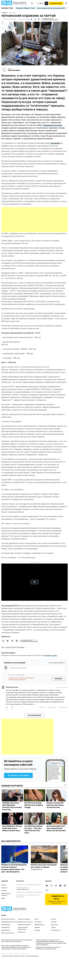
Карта (3, 898)
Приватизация (5, 930)
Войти (41, 3)
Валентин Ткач (37, 869)
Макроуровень (5, 924)
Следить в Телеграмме (19, 775)
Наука (36, 919)
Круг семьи (54, 924)
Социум (53, 919)
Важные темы (7, 8)
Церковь (37, 927)
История (53, 922)
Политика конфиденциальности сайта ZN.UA (14, 953)
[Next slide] (66, 8)
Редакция (4, 887)
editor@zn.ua (20, 897)
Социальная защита (24, 919)
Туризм (53, 927)
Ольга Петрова (14, 70)
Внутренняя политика (8, 919)
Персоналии (22, 932)
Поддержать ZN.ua (56, 3)
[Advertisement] (34, 219)
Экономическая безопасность (23, 928)
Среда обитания (39, 924)
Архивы (3, 885)
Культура (37, 930)
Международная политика (9, 922)
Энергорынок (5, 927)
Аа (46, 3)
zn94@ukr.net (39, 892)
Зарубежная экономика (25, 922)
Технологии (38, 922)
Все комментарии (34, 715)
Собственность (55, 930)
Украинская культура (52, 125)
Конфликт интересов (24, 924)
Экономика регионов (7, 933)
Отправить (58, 679)
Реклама (4, 890)
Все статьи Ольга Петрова (13, 647)
